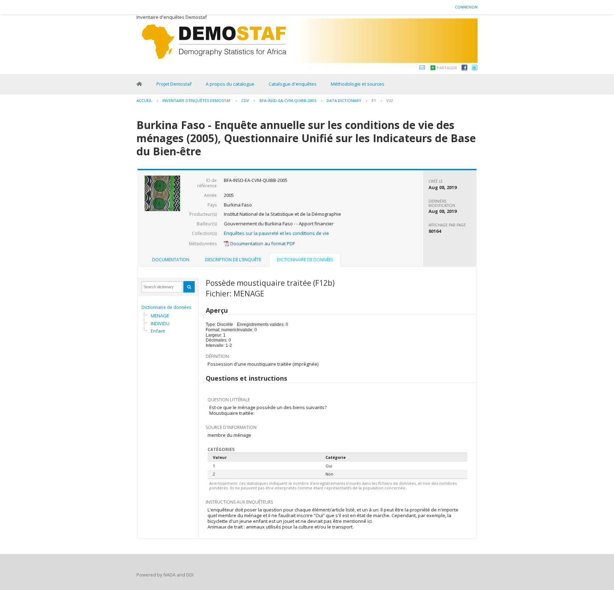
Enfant (158, 331)
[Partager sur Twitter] (475, 68)
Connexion (466, 7)
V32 (389, 100)
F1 (374, 100)
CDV (245, 100)
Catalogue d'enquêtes (293, 84)
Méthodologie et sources (357, 84)
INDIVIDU (160, 323)
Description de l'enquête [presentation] (233, 260)
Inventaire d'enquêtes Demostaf (196, 100)
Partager (447, 67)
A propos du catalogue (230, 84)
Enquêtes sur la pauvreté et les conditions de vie (276, 233)
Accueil (144, 100)
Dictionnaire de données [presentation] (305, 260)
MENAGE (160, 315)
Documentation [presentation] (170, 260)
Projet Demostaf (174, 84)
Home (139, 84)
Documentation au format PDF (262, 243)
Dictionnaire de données (166, 307)
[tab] (171, 260)
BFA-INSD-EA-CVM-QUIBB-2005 (287, 100)
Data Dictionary (344, 100)
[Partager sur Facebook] (464, 68)
